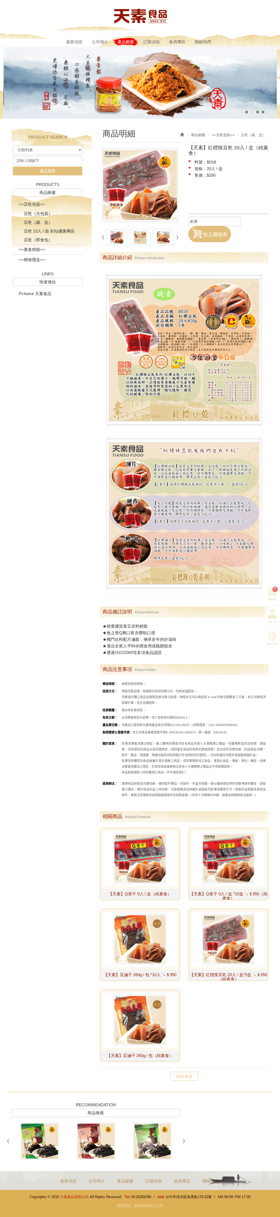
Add (160, 1197)
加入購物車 (215, 234)
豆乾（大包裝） (38, 213)
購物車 (272, 594)
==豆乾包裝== (32, 204)
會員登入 (272, 621)
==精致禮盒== (32, 259)
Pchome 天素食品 (35, 293)
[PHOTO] (140, 185)
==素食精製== (32, 249)
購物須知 (272, 643)
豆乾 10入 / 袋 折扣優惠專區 (49, 231)
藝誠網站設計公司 (149, 1206)
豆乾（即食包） (38, 240)
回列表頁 (184, 1076)
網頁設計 (124, 1206)
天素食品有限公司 (140, 15)
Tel (127, 1197)
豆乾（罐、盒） (38, 222)
